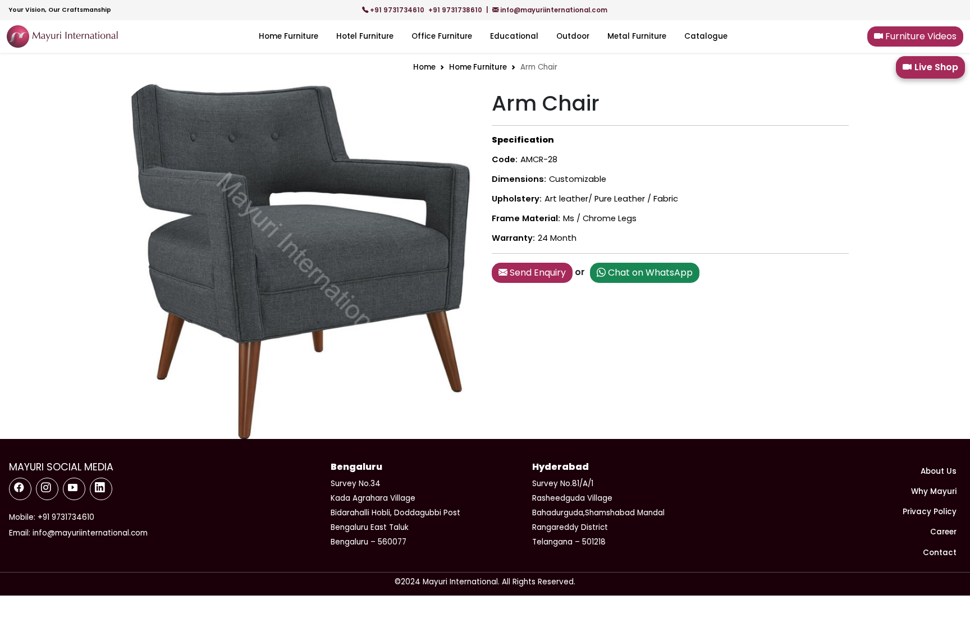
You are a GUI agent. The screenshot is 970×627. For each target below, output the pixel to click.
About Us (939, 471)
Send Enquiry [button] (536, 272)
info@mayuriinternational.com (552, 10)
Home (424, 67)
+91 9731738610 (456, 10)
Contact (940, 552)
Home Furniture (288, 36)
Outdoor (572, 36)
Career (943, 532)
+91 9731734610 (397, 10)
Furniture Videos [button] (920, 36)
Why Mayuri (934, 491)
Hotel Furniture (365, 36)
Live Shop (936, 67)
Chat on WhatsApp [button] (649, 272)
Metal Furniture (636, 36)
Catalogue (706, 36)
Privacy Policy (930, 511)
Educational (514, 36)
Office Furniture (441, 36)
